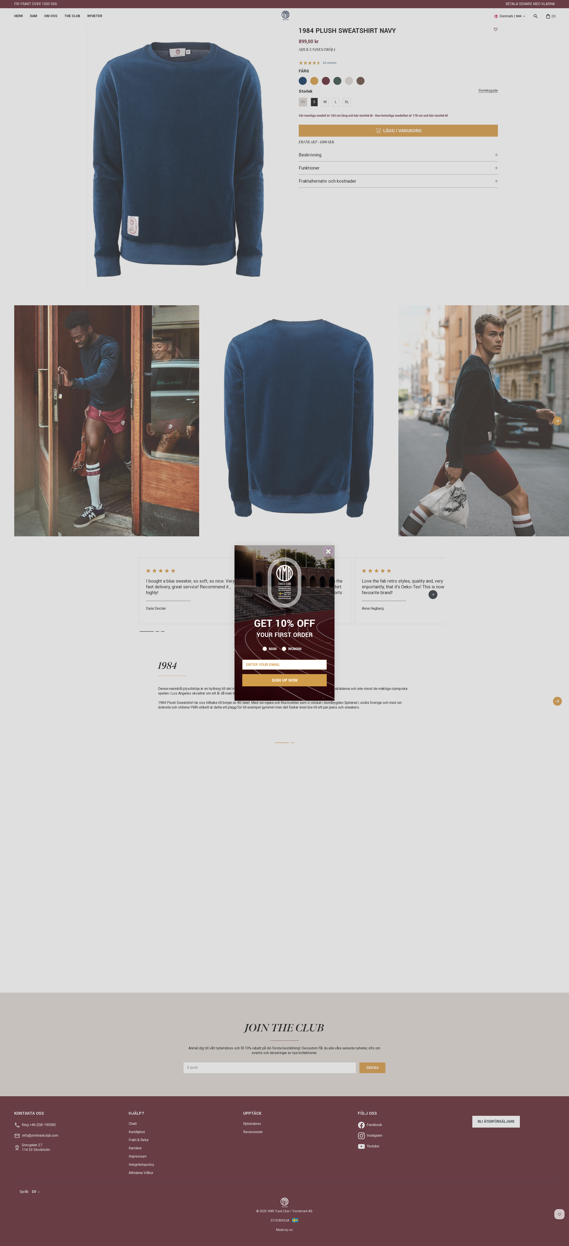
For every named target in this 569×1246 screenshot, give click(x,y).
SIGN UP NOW (285, 680)
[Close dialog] (328, 551)
